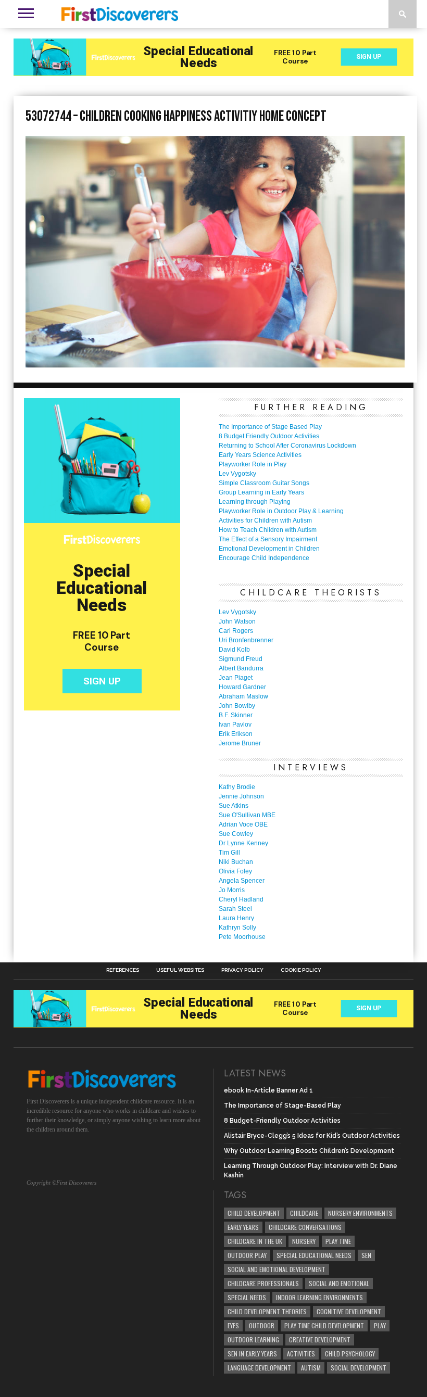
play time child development (324, 1325)
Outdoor (261, 1325)
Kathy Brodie (237, 787)
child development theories (267, 1311)
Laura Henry (236, 918)
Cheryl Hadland (241, 899)
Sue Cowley (236, 833)
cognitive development (349, 1311)
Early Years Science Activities (260, 455)
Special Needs (247, 1297)
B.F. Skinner (236, 715)
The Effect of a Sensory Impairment (268, 539)
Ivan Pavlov (235, 724)
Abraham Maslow (243, 696)
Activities (301, 1353)
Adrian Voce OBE (243, 824)
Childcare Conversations (305, 1227)
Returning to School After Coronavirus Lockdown (287, 445)
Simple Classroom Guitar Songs (264, 483)
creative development (319, 1339)
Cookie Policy (301, 970)
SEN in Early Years (252, 1353)
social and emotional (339, 1283)
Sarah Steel (235, 908)
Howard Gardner (242, 687)
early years (243, 1227)
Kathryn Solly (237, 927)
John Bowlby (237, 705)
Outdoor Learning (253, 1339)
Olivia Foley (235, 871)
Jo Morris (232, 890)
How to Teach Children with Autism (268, 530)
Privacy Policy (242, 970)
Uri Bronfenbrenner (246, 640)
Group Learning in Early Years (261, 492)
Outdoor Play (247, 1255)
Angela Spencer (242, 880)
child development (254, 1213)
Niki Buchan (236, 862)
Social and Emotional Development (276, 1269)
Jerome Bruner (240, 743)
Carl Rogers (236, 630)
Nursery (304, 1241)
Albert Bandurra (241, 668)
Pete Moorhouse (242, 937)
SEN (366, 1255)
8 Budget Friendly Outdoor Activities (269, 436)
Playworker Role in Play (252, 464)
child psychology (350, 1353)
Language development (259, 1367)
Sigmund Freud (240, 659)
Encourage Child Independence (264, 558)
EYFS (233, 1325)
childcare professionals (263, 1283)
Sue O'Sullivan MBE (247, 815)
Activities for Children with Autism (265, 520)
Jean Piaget (236, 677)
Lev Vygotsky (237, 473)
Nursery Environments (360, 1213)
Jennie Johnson (241, 796)
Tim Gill (229, 852)
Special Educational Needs (314, 1255)
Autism (311, 1367)
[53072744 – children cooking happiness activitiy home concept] (215, 364)
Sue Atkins (233, 805)
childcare (304, 1213)
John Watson (237, 621)
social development (358, 1367)
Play (380, 1325)
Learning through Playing (255, 501)
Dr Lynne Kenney (243, 843)
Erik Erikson (236, 734)
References (122, 970)
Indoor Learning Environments (319, 1297)
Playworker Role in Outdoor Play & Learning (281, 511)
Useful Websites (180, 970)
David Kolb (234, 649)
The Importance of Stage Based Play (270, 426)
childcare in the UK (255, 1241)
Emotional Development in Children (269, 548)
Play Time (338, 1241)
